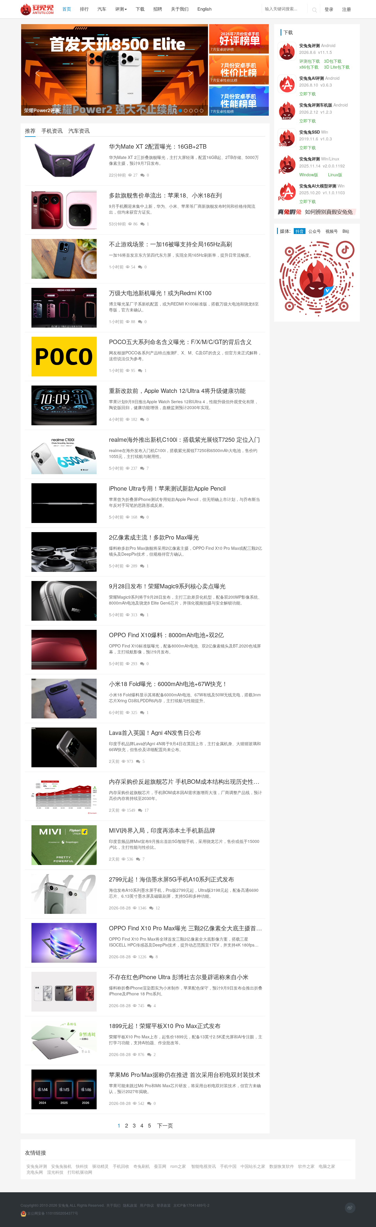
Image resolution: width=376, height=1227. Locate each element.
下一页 (165, 1125)
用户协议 (147, 1205)
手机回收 (121, 1166)
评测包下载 (309, 61)
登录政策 (164, 1205)
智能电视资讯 (203, 1166)
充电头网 (34, 1172)
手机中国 (228, 1166)
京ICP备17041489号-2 (191, 1205)
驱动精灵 (100, 1166)
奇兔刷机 (141, 1166)
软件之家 (306, 1166)
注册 (346, 9)
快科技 (82, 1166)
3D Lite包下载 (337, 67)
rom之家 (178, 1166)
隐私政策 (130, 1205)
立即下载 (307, 94)
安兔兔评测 (36, 1166)
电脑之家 (327, 1166)
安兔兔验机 (61, 1166)
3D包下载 (333, 61)
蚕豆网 (160, 1166)
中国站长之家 (253, 1166)
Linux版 (335, 174)
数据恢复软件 (281, 1166)
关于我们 (113, 1205)
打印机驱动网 (80, 1172)
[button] (35, 70)
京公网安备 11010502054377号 (52, 1213)
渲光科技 (55, 1172)
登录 (329, 9)
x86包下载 (308, 67)
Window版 (308, 174)
